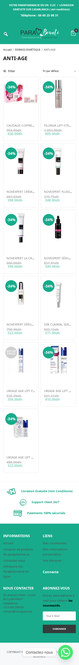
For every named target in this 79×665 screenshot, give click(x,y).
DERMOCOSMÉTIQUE (27, 49)
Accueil (7, 49)
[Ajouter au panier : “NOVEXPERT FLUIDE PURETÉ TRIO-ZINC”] (47, 180)
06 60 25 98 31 (48, 15)
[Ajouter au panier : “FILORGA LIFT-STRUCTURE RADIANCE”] (47, 114)
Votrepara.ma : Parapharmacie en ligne (16, 571)
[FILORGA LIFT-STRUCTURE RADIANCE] (58, 94)
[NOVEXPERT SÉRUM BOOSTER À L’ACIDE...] (58, 227)
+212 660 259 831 (13, 607)
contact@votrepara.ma (17, 611)
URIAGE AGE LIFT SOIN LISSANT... (30, 457)
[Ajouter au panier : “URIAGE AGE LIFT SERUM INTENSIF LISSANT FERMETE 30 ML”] (47, 380)
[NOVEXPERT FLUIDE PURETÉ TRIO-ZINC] (58, 160)
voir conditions (60, 9)
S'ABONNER (59, 628)
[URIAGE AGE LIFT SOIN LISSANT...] (20, 426)
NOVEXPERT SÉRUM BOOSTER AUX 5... (33, 324)
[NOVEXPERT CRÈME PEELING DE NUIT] (20, 160)
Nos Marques (52, 560)
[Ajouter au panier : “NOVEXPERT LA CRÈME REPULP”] (9, 247)
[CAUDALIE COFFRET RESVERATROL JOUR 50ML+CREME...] (20, 94)
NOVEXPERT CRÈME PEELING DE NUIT (33, 192)
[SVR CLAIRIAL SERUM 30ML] (58, 293)
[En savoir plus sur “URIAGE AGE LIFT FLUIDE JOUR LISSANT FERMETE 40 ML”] (9, 380)
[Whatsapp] (65, 652)
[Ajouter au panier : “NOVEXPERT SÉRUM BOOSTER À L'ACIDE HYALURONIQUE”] (47, 247)
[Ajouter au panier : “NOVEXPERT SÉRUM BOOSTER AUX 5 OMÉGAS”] (9, 313)
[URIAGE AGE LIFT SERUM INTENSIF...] (58, 359)
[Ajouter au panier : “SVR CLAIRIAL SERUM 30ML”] (47, 313)
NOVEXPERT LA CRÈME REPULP (28, 258)
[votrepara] (40, 33)
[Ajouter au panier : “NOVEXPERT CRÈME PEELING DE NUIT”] (9, 180)
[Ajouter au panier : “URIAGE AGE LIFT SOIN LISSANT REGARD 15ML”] (9, 446)
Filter (11, 71)
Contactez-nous (14, 560)
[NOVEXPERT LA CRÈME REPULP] (20, 227)
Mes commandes (55, 543)
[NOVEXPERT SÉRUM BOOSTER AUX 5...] (20, 293)
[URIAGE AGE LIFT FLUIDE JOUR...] (20, 359)
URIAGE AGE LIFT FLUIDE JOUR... (29, 391)
